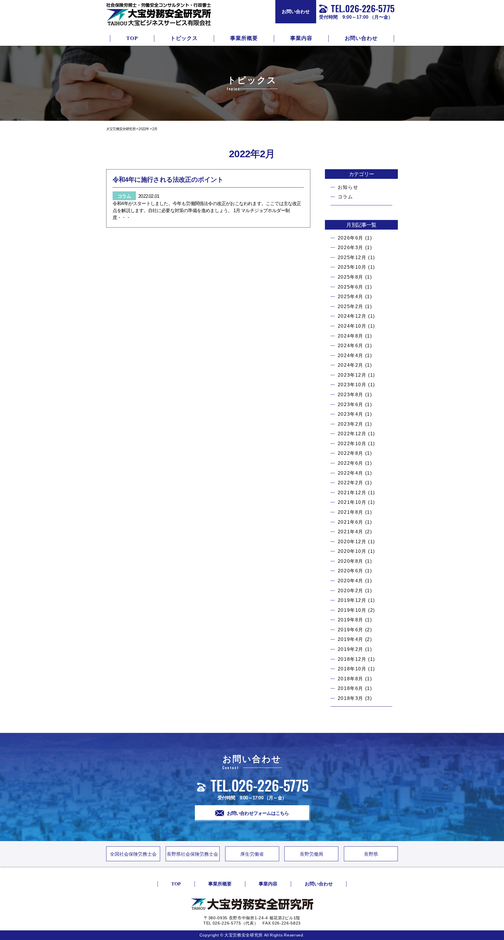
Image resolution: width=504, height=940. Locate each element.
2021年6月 (350, 522)
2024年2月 (350, 365)
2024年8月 (350, 335)
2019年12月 (352, 600)
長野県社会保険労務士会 (192, 854)
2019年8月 (350, 619)
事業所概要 (244, 38)
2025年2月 (350, 306)
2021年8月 (350, 512)
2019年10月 (352, 610)
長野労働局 (311, 854)
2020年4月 (350, 580)
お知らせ (348, 187)
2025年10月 (352, 267)
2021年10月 (352, 502)
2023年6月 (350, 404)
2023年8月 (350, 394)
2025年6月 (350, 286)
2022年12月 (352, 433)
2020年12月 (352, 541)
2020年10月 (352, 551)
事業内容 (301, 38)
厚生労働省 (252, 854)
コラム (345, 196)
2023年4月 (350, 414)
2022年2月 (350, 482)
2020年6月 (350, 570)
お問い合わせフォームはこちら (258, 813)
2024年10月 (352, 326)
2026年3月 (350, 247)
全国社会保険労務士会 (133, 854)
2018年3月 (350, 698)
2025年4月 (350, 296)
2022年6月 (350, 463)
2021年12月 (352, 492)
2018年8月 (350, 678)
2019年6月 (350, 629)
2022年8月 (350, 453)
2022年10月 (352, 443)
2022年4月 (350, 473)
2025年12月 (352, 257)
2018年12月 (352, 659)
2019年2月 (350, 649)
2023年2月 (350, 424)
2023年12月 (352, 375)
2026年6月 (350, 237)
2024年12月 (352, 316)
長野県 (371, 854)
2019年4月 (350, 639)
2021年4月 (350, 531)
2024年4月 (350, 355)
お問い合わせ (296, 11)
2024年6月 (350, 345)
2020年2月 (350, 590)
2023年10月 (352, 384)
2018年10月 (352, 668)
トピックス (184, 38)
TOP (132, 38)
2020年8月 (350, 561)
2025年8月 (350, 277)
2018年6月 (350, 688)
